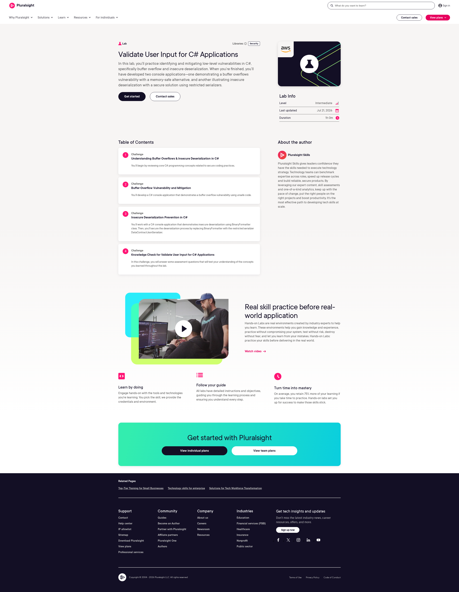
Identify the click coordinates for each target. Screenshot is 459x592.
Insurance (242, 534)
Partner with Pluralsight (172, 529)
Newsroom (203, 529)
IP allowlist (124, 529)
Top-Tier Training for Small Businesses (141, 488)
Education (243, 517)
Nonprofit (242, 540)
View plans (124, 546)
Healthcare (243, 529)
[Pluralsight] (22, 6)
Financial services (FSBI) (251, 523)
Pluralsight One (167, 540)
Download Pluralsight (131, 540)
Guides (162, 517)
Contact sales (409, 17)
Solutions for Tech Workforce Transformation (235, 488)
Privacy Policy (312, 577)
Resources (203, 534)
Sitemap (123, 534)
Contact (123, 517)
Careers (201, 523)
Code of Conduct (332, 577)
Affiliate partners (168, 534)
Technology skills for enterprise (186, 488)
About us (202, 517)
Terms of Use (295, 577)
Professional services (130, 552)
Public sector (245, 546)
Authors (162, 546)
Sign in (446, 5)
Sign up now (288, 530)
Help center (125, 523)
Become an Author (169, 523)
